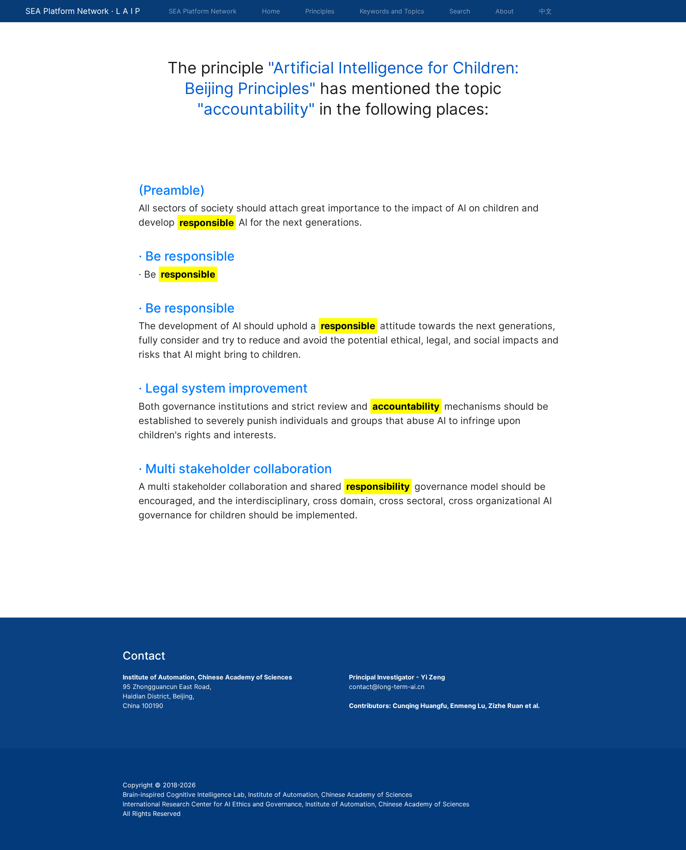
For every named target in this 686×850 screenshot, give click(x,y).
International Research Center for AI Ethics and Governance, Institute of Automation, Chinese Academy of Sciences (296, 804)
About (504, 11)
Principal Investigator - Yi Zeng (397, 677)
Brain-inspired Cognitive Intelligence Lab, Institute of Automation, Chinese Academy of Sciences (267, 794)
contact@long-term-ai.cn (386, 687)
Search (459, 11)
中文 (545, 11)
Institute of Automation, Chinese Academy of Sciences (207, 677)
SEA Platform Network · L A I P (82, 11)
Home (272, 11)
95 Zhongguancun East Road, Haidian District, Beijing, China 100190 (167, 696)
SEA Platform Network (203, 11)
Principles (319, 11)
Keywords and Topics (392, 11)
